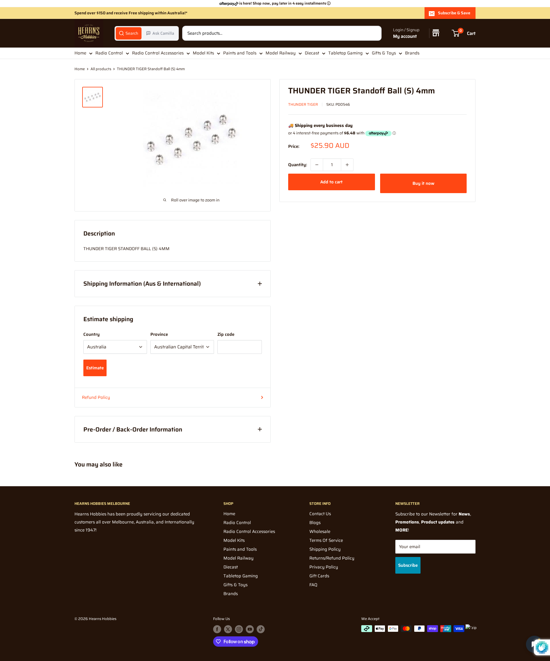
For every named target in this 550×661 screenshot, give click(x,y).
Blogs (315, 522)
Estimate (95, 367)
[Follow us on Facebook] (217, 629)
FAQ (313, 584)
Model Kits (203, 53)
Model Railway (281, 53)
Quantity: (297, 164)
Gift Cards (319, 575)
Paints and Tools (239, 53)
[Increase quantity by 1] (347, 165)
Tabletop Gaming (345, 53)
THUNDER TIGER (303, 104)
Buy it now (423, 183)
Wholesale (319, 531)
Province (159, 334)
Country (91, 334)
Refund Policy (96, 397)
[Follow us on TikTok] (261, 629)
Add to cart (331, 182)
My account (405, 36)
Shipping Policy (325, 549)
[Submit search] (374, 33)
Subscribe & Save (454, 13)
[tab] (129, 33)
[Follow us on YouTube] (250, 629)
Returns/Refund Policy (331, 558)
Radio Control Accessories (158, 53)
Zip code (225, 334)
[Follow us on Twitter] (228, 629)
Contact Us (320, 513)
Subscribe (408, 565)
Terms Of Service (326, 540)
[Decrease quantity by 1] (317, 165)
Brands (412, 53)
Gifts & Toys (384, 53)
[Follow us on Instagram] (239, 629)
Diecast (312, 53)
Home (80, 53)
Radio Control (109, 53)
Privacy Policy (323, 567)
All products (101, 69)
